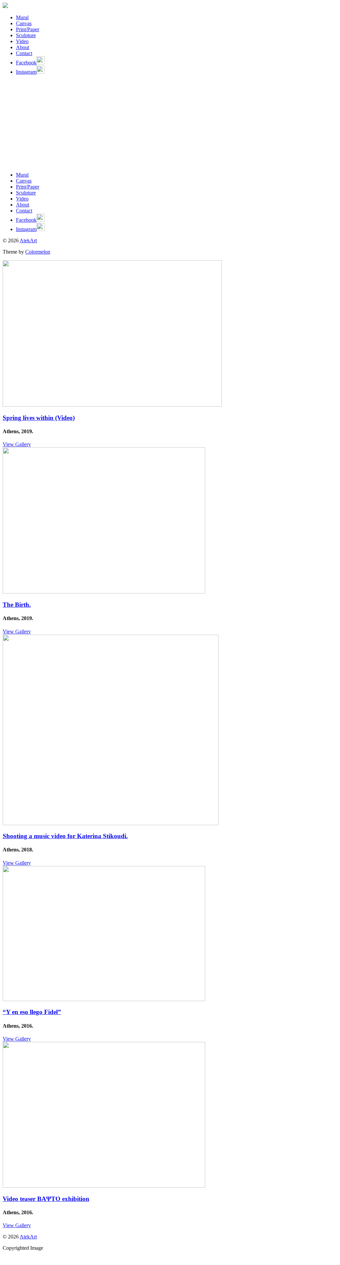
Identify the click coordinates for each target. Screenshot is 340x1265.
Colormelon (37, 252)
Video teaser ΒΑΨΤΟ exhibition (46, 1198)
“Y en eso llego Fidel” (32, 1011)
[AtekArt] (5, 6)
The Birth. (17, 604)
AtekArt (28, 240)
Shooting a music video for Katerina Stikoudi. (65, 835)
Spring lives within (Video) (39, 417)
